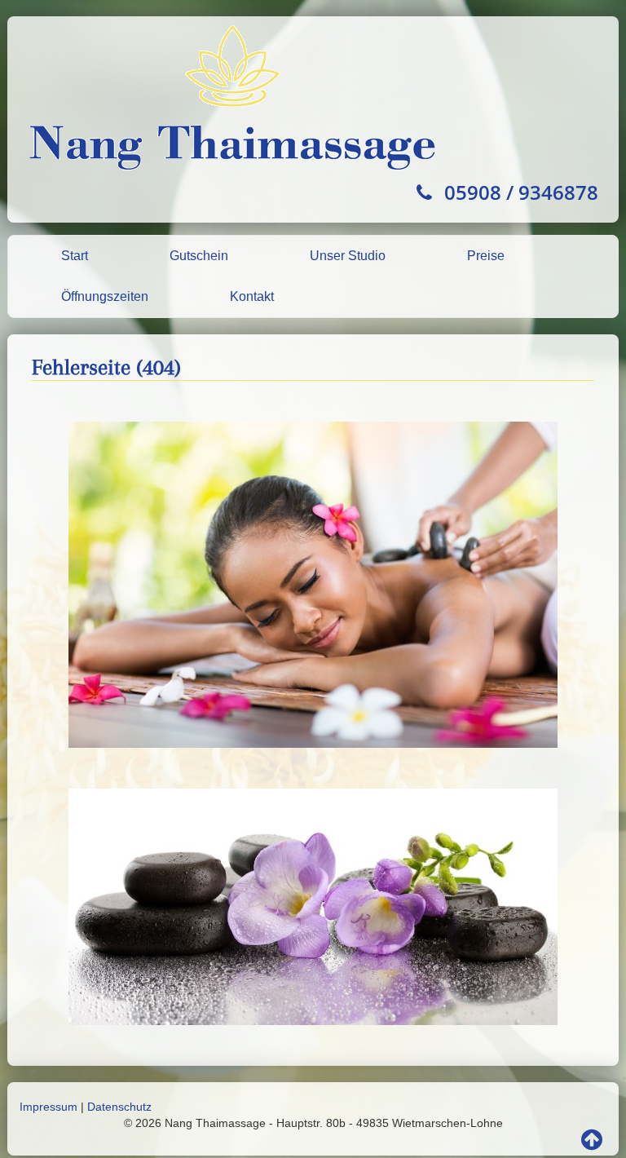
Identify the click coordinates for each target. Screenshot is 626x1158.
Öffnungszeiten (104, 296)
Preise (486, 256)
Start (74, 256)
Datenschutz (119, 1106)
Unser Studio (348, 256)
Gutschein (199, 256)
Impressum (48, 1106)
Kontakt (252, 296)
